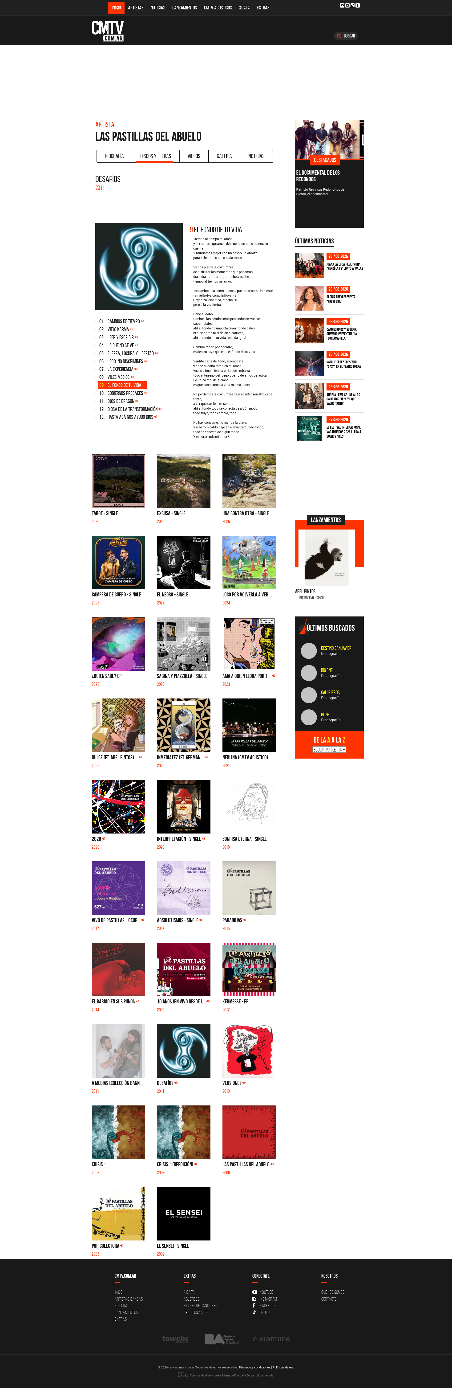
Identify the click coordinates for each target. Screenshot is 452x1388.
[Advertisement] (226, 80)
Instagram (268, 1299)
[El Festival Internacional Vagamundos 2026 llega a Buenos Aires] (309, 428)
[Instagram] (347, 5)
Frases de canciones (200, 1305)
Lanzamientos (184, 8)
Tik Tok (264, 1312)
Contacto (329, 1299)
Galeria (224, 156)
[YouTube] (342, 5)
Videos (194, 156)
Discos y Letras (155, 156)
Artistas (136, 8)
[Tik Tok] (353, 5)
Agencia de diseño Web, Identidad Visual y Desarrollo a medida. (231, 1375)
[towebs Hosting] (175, 1339)
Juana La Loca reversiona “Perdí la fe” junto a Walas (345, 266)
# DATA (189, 1292)
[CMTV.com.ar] (111, 31)
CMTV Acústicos (218, 8)
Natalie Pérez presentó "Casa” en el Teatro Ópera (344, 364)
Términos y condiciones (254, 1367)
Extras (263, 8)
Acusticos (192, 1299)
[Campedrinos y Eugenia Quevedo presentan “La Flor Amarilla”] (309, 330)
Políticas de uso (283, 1367)
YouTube (266, 1292)
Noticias (158, 8)
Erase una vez (196, 1312)
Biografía (114, 156)
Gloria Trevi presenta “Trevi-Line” (341, 299)
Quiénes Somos (333, 1292)
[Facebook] (357, 5)
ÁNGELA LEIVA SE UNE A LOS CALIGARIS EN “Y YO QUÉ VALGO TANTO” (343, 399)
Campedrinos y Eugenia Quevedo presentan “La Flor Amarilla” (342, 333)
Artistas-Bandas (129, 1299)
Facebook (268, 1305)
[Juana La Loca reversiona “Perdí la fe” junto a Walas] (309, 265)
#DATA (244, 8)
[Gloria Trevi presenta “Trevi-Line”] (309, 298)
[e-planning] (271, 1339)
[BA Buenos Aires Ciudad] (221, 1339)
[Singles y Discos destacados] (329, 139)
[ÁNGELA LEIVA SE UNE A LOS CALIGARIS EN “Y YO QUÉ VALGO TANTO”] (309, 396)
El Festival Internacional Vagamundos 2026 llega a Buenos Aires (344, 431)
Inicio (116, 8)
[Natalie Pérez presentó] (309, 363)
